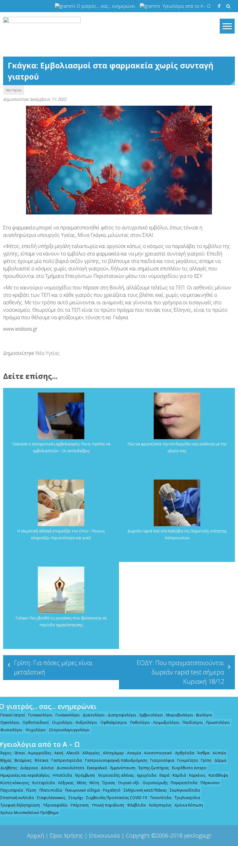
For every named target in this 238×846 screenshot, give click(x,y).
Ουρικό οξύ (128, 782)
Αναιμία (134, 753)
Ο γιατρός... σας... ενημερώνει (106, 6)
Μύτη (94, 782)
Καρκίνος (197, 775)
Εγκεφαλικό (97, 767)
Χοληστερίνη (160, 805)
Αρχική (35, 835)
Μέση (81, 782)
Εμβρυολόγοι (151, 715)
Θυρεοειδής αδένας (116, 775)
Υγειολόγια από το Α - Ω (186, 6)
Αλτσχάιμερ (113, 753)
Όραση (108, 782)
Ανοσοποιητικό (158, 753)
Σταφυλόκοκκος (51, 797)
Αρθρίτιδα (184, 753)
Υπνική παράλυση (108, 805)
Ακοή (58, 753)
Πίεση (31, 790)
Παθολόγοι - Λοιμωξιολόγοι (154, 722)
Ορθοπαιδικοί (36, 722)
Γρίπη (206, 760)
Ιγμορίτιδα (146, 775)
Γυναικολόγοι (40, 715)
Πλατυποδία (50, 790)
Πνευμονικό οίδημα (82, 790)
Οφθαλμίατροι (113, 722)
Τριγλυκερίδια (187, 797)
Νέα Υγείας (14, 90)
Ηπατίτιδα (62, 775)
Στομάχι (75, 797)
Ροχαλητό (112, 790)
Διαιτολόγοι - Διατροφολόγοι (109, 715)
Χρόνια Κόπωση (188, 805)
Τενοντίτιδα (160, 797)
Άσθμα (203, 753)
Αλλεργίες (91, 753)
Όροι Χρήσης (66, 835)
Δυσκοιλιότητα (70, 767)
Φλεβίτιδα (136, 805)
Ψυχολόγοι (35, 730)
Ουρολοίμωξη (155, 782)
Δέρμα (220, 760)
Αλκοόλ (72, 753)
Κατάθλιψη (218, 775)
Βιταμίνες (23, 760)
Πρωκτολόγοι (218, 722)
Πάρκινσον (210, 782)
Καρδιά (179, 775)
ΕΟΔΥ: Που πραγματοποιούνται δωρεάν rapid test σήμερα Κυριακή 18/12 (180, 672)
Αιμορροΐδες (39, 753)
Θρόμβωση (85, 775)
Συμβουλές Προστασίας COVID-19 (116, 797)
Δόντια (47, 767)
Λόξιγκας (66, 782)
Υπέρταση (79, 805)
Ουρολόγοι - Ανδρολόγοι (74, 722)
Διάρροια (29, 767)
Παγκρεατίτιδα (184, 782)
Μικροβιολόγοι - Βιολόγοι (189, 715)
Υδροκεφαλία (55, 805)
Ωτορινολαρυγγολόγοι (69, 730)
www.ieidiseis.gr (20, 328)
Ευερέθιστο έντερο (189, 767)
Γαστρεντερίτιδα (66, 760)
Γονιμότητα (187, 760)
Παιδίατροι (193, 722)
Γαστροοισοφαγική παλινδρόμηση (116, 760)
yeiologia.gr (197, 835)
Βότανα (41, 760)
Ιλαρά (164, 775)
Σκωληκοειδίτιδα (185, 790)
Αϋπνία (219, 753)
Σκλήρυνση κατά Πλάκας (145, 790)
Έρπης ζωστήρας (154, 767)
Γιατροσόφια (162, 760)
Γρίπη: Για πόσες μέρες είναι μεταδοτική (53, 667)
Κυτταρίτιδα (43, 782)
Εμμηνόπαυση (122, 767)
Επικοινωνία (104, 835)
